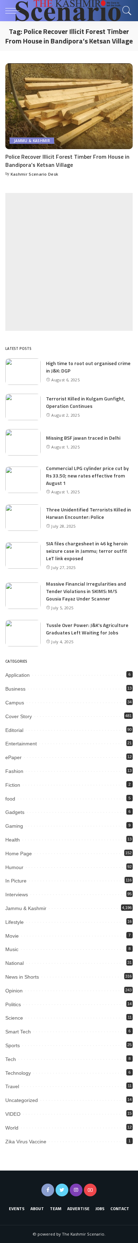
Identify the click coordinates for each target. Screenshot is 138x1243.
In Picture (16, 881)
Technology (18, 1073)
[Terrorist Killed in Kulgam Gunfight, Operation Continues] (23, 407)
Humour (14, 867)
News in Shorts (22, 977)
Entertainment (21, 743)
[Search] (125, 10)
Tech (10, 1059)
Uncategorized (21, 1100)
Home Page (18, 853)
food (10, 799)
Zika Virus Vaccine (25, 1141)
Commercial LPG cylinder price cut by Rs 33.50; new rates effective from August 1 (87, 475)
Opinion (14, 990)
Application (17, 675)
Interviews (16, 894)
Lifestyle (14, 922)
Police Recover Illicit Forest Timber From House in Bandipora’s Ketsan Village (67, 160)
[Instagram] (76, 1190)
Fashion (14, 771)
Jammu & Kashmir (32, 140)
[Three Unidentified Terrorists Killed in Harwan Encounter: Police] (23, 517)
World (11, 1128)
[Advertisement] (69, 262)
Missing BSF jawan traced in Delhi (83, 437)
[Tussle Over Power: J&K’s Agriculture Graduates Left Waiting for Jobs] (23, 633)
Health (12, 840)
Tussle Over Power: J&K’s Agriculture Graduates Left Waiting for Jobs (87, 628)
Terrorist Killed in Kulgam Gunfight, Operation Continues (85, 402)
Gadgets (14, 812)
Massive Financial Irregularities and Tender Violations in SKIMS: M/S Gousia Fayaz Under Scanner (86, 591)
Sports (12, 1045)
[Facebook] (47, 1190)
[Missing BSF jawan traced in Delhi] (23, 442)
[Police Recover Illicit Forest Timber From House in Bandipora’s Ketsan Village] (69, 106)
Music (11, 949)
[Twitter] (62, 1190)
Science (14, 1018)
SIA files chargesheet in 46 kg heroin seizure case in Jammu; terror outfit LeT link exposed (87, 551)
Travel (12, 1086)
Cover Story (18, 716)
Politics (13, 1004)
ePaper (13, 757)
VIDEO (13, 1114)
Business (15, 689)
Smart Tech (18, 1031)
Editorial (14, 730)
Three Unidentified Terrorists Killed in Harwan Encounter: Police (88, 513)
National (14, 963)
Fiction (12, 785)
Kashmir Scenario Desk (34, 174)
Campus (14, 702)
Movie (12, 936)
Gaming (14, 826)
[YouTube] (90, 1190)
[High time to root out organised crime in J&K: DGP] (23, 371)
